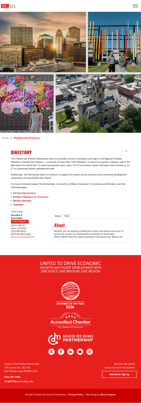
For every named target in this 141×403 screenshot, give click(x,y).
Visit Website (20, 221)
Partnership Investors (24, 193)
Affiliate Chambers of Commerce (30, 197)
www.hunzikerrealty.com (23, 237)
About (58, 216)
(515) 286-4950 (12, 377)
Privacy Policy (75, 394)
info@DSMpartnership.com (18, 381)
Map (67, 216)
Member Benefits (22, 200)
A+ (127, 151)
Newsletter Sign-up (119, 374)
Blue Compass (108, 394)
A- (123, 151)
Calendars (18, 204)
